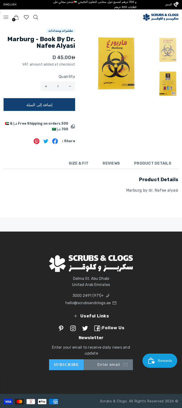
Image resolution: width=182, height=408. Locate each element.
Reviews (111, 163)
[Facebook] (55, 142)
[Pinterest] (37, 142)
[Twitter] (46, 142)
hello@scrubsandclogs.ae (88, 303)
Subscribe (66, 365)
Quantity (67, 76)
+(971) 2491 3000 (88, 295)
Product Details (152, 163)
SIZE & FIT (79, 163)
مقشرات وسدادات (60, 30)
